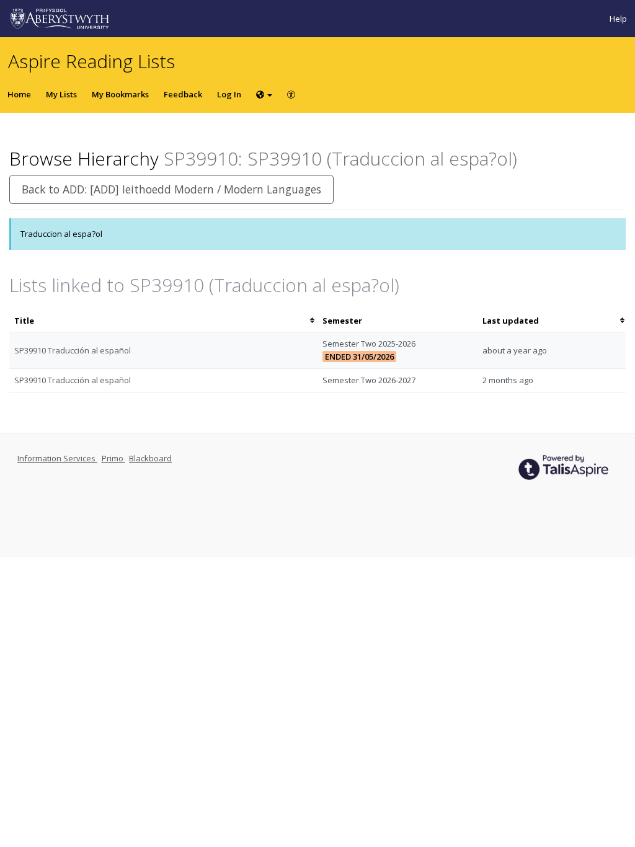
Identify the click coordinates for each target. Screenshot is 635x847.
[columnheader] (163, 320)
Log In (229, 94)
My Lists (61, 94)
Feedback (183, 94)
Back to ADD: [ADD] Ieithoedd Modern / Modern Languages (171, 189)
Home (19, 94)
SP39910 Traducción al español (72, 350)
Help (618, 18)
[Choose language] (264, 94)
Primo (113, 458)
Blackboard (150, 458)
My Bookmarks (120, 94)
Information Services (57, 458)
